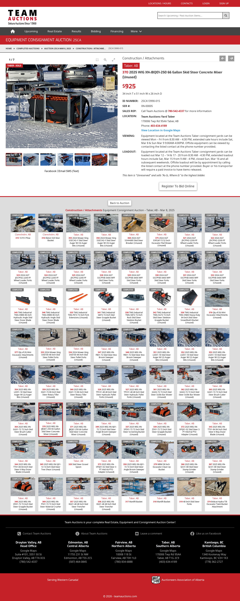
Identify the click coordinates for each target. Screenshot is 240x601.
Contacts (187, 3)
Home (9, 48)
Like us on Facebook (208, 533)
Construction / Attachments (92, 48)
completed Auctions (28, 48)
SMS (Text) (72, 171)
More (134, 31)
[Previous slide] (12, 109)
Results (76, 31)
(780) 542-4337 (28, 561)
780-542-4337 (176, 111)
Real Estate (55, 31)
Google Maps (28, 550)
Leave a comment (151, 533)
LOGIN (206, 3)
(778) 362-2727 (214, 561)
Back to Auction (119, 203)
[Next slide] (110, 109)
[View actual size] (105, 60)
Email (62, 171)
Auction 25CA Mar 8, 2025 (57, 48)
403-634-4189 (159, 126)
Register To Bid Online (178, 186)
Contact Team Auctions (37, 533)
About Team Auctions (94, 533)
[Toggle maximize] (113, 60)
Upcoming (31, 31)
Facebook (50, 171)
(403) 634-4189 (168, 561)
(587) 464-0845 (78, 561)
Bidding (96, 31)
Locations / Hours (159, 3)
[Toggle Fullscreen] (97, 60)
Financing (117, 31)
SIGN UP (224, 3)
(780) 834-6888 (124, 561)
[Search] (226, 15)
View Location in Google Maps (160, 130)
